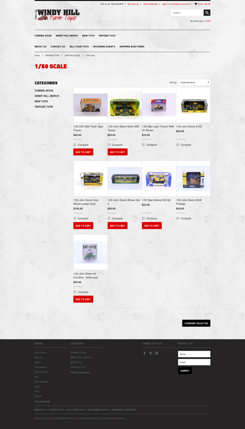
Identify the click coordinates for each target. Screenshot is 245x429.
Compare (83, 144)
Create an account (181, 4)
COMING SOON (43, 35)
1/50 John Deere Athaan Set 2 (124, 202)
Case (37, 386)
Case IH (39, 357)
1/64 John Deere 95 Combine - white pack (85, 275)
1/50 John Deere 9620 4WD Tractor (123, 128)
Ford (37, 391)
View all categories (80, 372)
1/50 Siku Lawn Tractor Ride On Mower (158, 128)
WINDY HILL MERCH (67, 35)
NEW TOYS (88, 35)
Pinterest (156, 353)
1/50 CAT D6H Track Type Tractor (88, 128)
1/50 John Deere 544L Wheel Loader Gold (86, 202)
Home (37, 55)
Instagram (150, 353)
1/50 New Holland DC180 (156, 200)
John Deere (40, 352)
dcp (36, 376)
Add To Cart (83, 152)
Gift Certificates (150, 4)
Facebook (144, 353)
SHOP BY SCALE (72, 55)
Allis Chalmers (42, 381)
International (41, 367)
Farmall (38, 396)
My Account (133, 4)
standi (38, 362)
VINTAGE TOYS (107, 35)
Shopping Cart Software (99, 418)
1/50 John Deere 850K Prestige (189, 202)
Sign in (165, 4)
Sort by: (173, 82)
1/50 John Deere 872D (189, 126)
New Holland (41, 371)
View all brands (42, 401)
